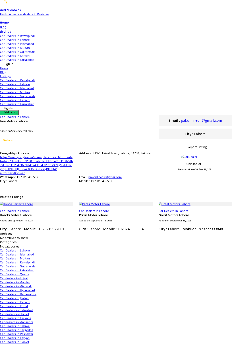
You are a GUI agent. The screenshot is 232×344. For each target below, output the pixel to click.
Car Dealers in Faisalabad (17, 60)
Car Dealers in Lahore (15, 40)
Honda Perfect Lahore (16, 215)
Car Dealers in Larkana (15, 318)
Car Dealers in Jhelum (14, 298)
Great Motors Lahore (174, 215)
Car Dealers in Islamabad (17, 44)
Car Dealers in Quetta (14, 274)
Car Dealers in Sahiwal (15, 326)
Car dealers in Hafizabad (16, 310)
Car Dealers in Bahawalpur (18, 294)
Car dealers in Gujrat (14, 278)
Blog (3, 27)
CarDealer (193, 164)
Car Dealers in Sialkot (14, 342)
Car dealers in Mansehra (16, 322)
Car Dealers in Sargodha (16, 330)
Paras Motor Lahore (93, 215)
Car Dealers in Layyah (15, 338)
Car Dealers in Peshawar (16, 334)
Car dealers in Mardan (15, 282)
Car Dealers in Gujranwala (17, 52)
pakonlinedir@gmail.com (105, 177)
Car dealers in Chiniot (14, 314)
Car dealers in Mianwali (16, 286)
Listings (5, 32)
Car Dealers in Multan (15, 48)
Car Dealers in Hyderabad (17, 290)
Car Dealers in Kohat (14, 306)
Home (4, 22)
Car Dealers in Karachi (15, 56)
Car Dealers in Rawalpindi (17, 36)
